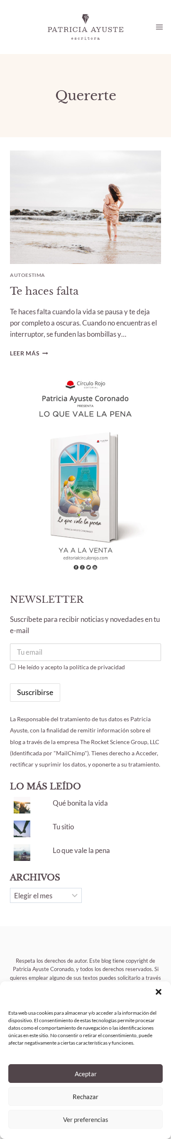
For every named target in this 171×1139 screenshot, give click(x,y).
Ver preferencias (85, 1119)
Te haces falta (44, 291)
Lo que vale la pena (81, 850)
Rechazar (85, 1096)
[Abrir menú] (159, 26)
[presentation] (85, 207)
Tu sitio (63, 826)
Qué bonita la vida (80, 803)
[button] (158, 992)
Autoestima (27, 275)
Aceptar (86, 1073)
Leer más (29, 353)
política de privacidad (97, 667)
